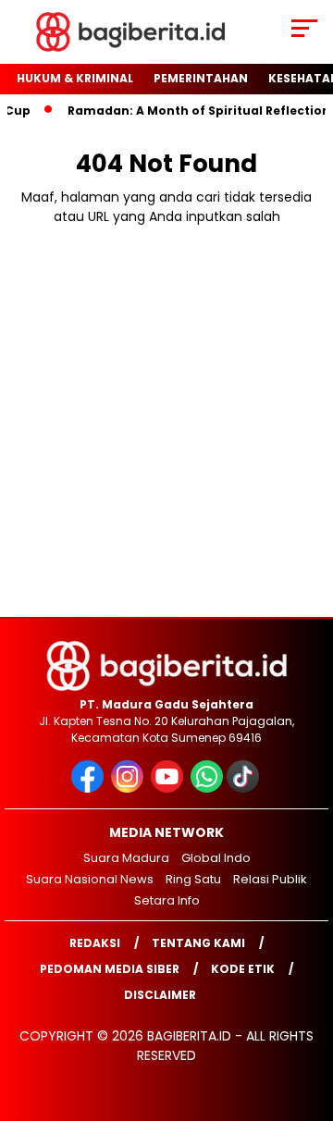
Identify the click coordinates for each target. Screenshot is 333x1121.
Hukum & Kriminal (75, 78)
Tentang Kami (198, 943)
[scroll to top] (307, 1013)
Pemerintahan (201, 78)
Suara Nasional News (90, 879)
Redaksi (94, 943)
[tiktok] (245, 788)
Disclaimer (160, 995)
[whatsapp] (207, 788)
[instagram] (129, 788)
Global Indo (216, 858)
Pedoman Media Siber (109, 969)
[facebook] (89, 788)
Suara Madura (126, 858)
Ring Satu (193, 879)
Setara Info (167, 900)
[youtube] (169, 788)
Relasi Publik (270, 879)
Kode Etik (243, 969)
